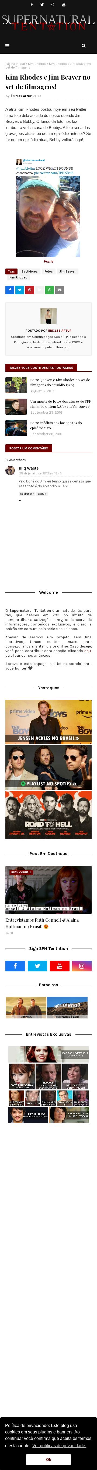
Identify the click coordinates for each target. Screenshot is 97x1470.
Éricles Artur (21, 96)
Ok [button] (48, 1459)
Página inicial (15, 64)
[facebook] (32, 4)
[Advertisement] (48, 1180)
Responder (27, 493)
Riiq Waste (29, 468)
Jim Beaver (68, 271)
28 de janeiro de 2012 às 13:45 (40, 473)
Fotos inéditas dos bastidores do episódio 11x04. (56, 425)
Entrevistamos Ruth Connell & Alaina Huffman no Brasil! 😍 (42, 923)
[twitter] (42, 4)
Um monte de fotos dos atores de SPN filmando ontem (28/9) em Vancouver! (61, 404)
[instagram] (52, 4)
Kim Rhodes (37, 64)
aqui (88, 651)
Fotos (48, 271)
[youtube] (64, 4)
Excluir (42, 493)
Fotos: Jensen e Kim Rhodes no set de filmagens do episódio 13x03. (60, 382)
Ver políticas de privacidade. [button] (59, 1445)
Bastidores (30, 271)
